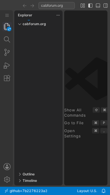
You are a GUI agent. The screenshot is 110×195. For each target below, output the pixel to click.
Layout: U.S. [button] (87, 191)
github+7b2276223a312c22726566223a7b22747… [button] (28, 191)
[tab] (7, 26)
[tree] (38, 99)
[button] (24, 5)
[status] (55, 191)
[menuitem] (7, 15)
